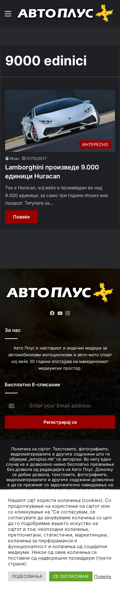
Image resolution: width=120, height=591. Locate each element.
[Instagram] (68, 313)
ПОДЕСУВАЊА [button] (27, 576)
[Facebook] (52, 313)
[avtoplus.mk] (65, 13)
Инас (15, 158)
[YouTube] (60, 313)
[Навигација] (8, 16)
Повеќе (21, 216)
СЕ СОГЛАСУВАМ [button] (71, 576)
